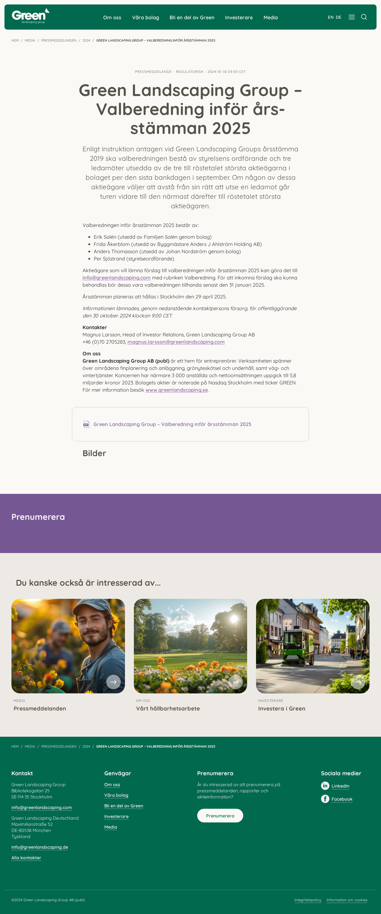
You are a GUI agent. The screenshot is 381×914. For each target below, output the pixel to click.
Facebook (342, 799)
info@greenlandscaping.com (117, 277)
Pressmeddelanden (58, 40)
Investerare (239, 17)
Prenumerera (220, 816)
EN (331, 17)
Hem (15, 40)
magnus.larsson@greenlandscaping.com (176, 342)
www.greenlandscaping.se (177, 390)
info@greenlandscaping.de (39, 847)
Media (271, 17)
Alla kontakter (26, 857)
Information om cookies (347, 900)
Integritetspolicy (308, 900)
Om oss (112, 17)
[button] (352, 17)
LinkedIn (340, 786)
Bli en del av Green (192, 17)
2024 (86, 40)
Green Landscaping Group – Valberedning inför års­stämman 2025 (172, 424)
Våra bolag (145, 17)
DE (338, 17)
